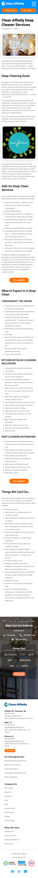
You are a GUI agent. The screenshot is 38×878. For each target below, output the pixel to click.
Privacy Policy (9, 820)
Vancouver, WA (9, 835)
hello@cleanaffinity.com (13, 716)
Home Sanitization (11, 769)
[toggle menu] (33, 4)
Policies (7, 816)
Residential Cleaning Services (15, 761)
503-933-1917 (28, 10)
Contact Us (8, 796)
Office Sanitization (11, 777)
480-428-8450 (9, 739)
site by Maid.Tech (19, 857)
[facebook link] (12, 871)
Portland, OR (8, 831)
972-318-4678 (9, 725)
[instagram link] (19, 871)
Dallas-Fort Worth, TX (12, 840)
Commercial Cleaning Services (15, 773)
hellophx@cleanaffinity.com (14, 741)
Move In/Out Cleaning (12, 765)
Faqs (6, 800)
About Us (7, 792)
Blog (6, 804)
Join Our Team (9, 808)
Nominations (9, 812)
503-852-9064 (9, 713)
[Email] (25, 871)
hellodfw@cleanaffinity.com (14, 727)
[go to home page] (14, 4)
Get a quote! (10, 10)
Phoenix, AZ (8, 844)
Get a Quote (8, 788)
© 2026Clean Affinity (19, 854)
